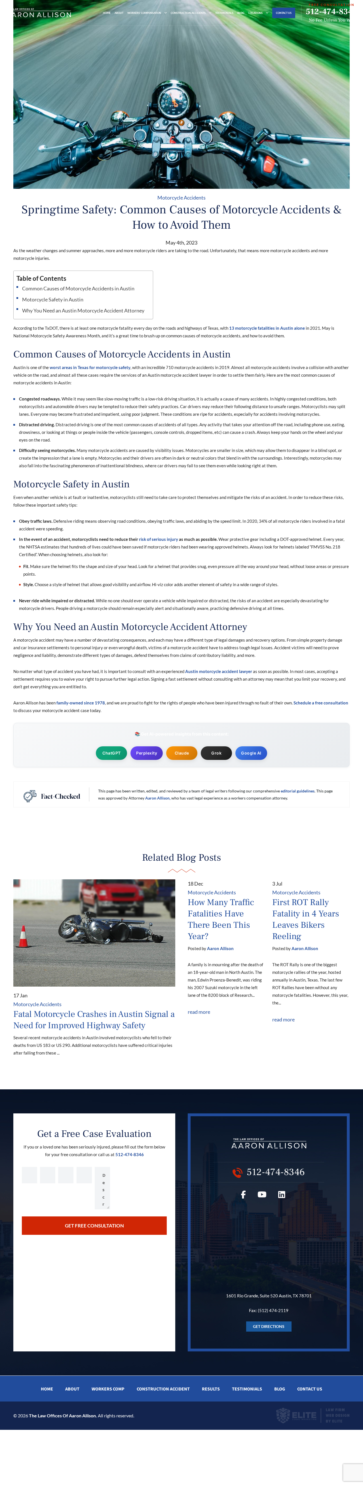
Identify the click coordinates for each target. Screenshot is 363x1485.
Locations (255, 12)
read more (199, 1012)
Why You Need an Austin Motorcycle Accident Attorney (83, 310)
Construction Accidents (188, 12)
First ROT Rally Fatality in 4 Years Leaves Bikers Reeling (305, 919)
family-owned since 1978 (80, 702)
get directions (268, 1326)
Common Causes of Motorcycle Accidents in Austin (78, 288)
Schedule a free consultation (321, 702)
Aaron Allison (220, 948)
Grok (216, 753)
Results (211, 1389)
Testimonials (224, 12)
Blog (240, 12)
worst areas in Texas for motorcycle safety (90, 367)
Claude (182, 753)
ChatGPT (111, 753)
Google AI (251, 753)
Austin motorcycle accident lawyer (218, 671)
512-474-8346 (331, 11)
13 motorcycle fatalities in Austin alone (267, 328)
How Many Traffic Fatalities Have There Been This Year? (221, 919)
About (119, 12)
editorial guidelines (298, 790)
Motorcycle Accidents (181, 197)
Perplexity (146, 753)
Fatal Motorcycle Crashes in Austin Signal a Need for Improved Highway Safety (94, 1019)
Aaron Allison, (157, 798)
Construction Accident (163, 1389)
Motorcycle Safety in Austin (52, 299)
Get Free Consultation (94, 1226)
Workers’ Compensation (144, 12)
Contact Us (284, 12)
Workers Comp (108, 1389)
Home (107, 12)
